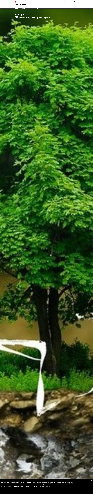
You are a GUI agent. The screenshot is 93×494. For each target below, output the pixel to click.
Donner (61, 1)
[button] (5, 492)
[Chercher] (74, 5)
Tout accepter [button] (4, 489)
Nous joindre (76, 1)
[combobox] (91, 480)
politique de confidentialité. (40, 484)
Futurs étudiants (33, 5)
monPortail (71, 1)
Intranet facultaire (65, 1)
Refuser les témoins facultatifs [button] (15, 489)
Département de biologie (20, 8)
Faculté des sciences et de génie (20, 5)
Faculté (67, 5)
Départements (40, 5)
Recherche (52, 5)
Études (46, 5)
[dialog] (46, 486)
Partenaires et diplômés (59, 5)
